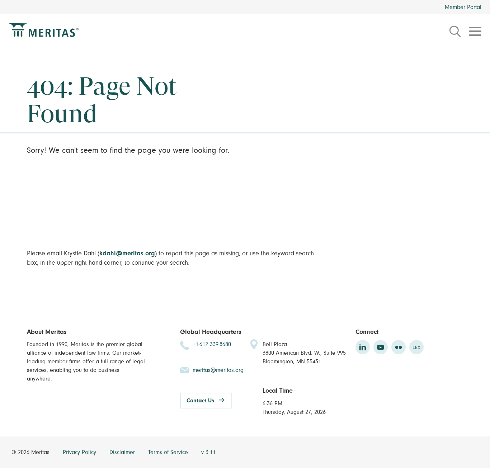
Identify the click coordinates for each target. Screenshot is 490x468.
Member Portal (463, 7)
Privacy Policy (80, 452)
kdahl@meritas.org (127, 253)
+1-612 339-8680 (212, 344)
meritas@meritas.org (218, 370)
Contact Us (200, 400)
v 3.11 (208, 452)
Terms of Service (169, 452)
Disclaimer (123, 452)
